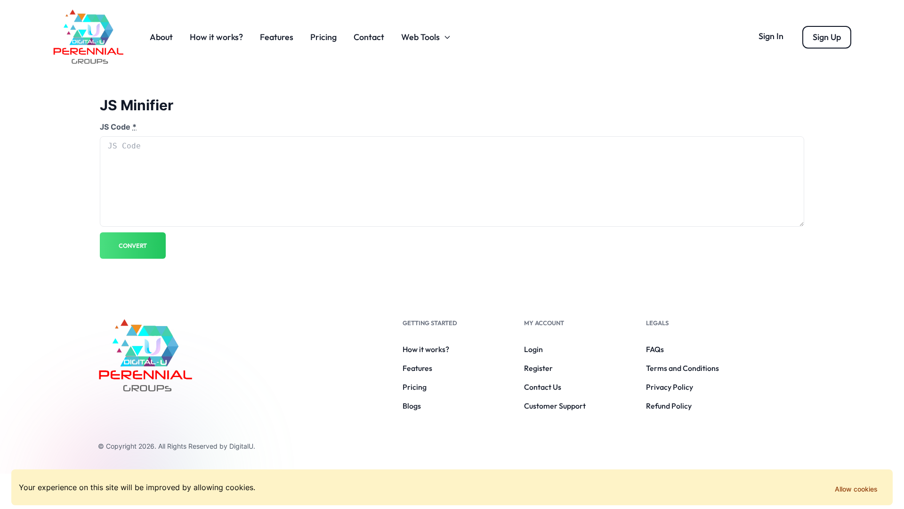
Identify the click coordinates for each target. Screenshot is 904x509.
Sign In (771, 36)
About (161, 37)
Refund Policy (669, 405)
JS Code (118, 126)
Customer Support (555, 405)
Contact (369, 37)
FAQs (655, 349)
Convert (133, 245)
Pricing (323, 37)
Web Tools (420, 37)
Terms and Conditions (682, 368)
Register (538, 368)
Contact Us (542, 387)
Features (276, 37)
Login (533, 349)
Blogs (412, 405)
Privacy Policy (669, 387)
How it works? (216, 37)
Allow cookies (856, 489)
